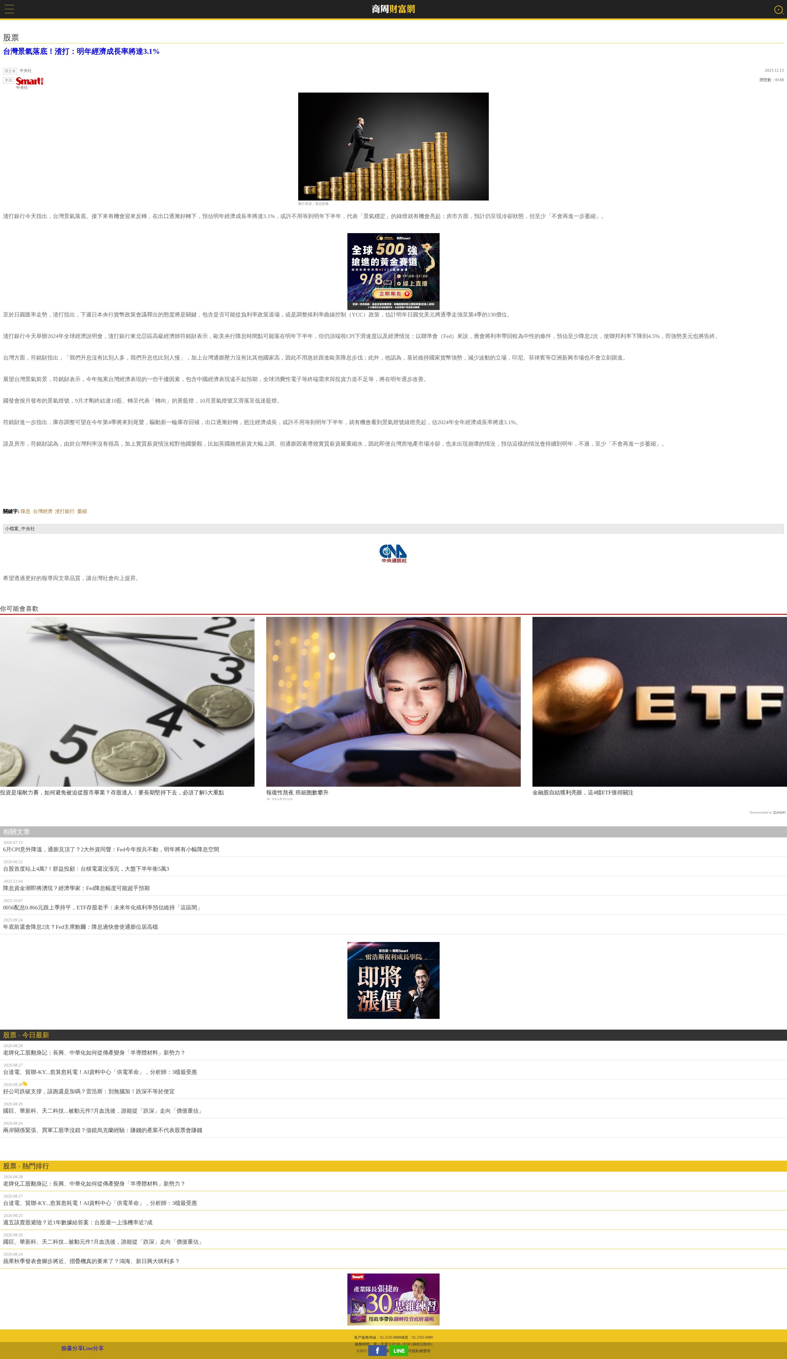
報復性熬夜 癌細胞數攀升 (297, 792)
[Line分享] (400, 1350)
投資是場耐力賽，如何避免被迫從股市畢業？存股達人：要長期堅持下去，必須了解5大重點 (112, 792)
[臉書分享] (379, 1350)
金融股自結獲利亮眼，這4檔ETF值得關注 (583, 792)
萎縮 (82, 511)
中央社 (22, 87)
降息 (25, 511)
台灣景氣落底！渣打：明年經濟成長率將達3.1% (81, 51)
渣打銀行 (65, 511)
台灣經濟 (43, 511)
